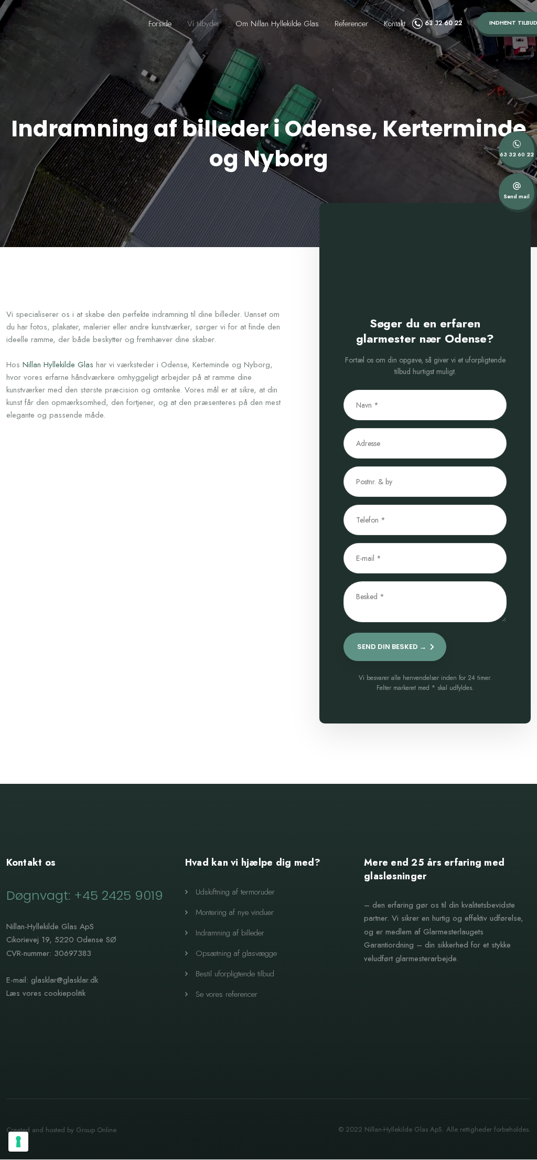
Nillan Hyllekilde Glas (58, 364)
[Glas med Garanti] (429, 1003)
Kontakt (394, 23)
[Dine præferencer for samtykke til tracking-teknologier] (18, 1142)
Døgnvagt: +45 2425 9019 (84, 895)
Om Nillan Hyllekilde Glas (277, 23)
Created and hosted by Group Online (61, 1130)
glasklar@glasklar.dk (64, 980)
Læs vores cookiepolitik (45, 993)
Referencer (351, 23)
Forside (159, 23)
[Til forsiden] (54, 26)
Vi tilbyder (203, 23)
